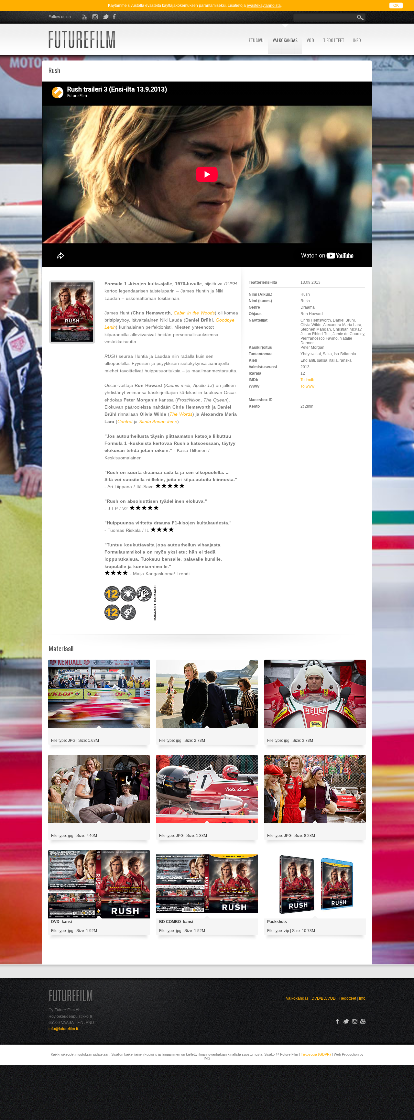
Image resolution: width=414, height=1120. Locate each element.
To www (307, 386)
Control (124, 421)
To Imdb (307, 380)
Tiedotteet (347, 998)
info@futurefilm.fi (63, 1029)
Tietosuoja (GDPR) (316, 1054)
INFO (357, 40)
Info (362, 998)
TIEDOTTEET (333, 40)
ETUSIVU (256, 40)
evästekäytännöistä (264, 5)
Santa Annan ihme (158, 421)
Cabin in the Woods (194, 312)
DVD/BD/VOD (323, 998)
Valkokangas (297, 998)
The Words (180, 414)
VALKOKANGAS (285, 40)
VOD (310, 40)
